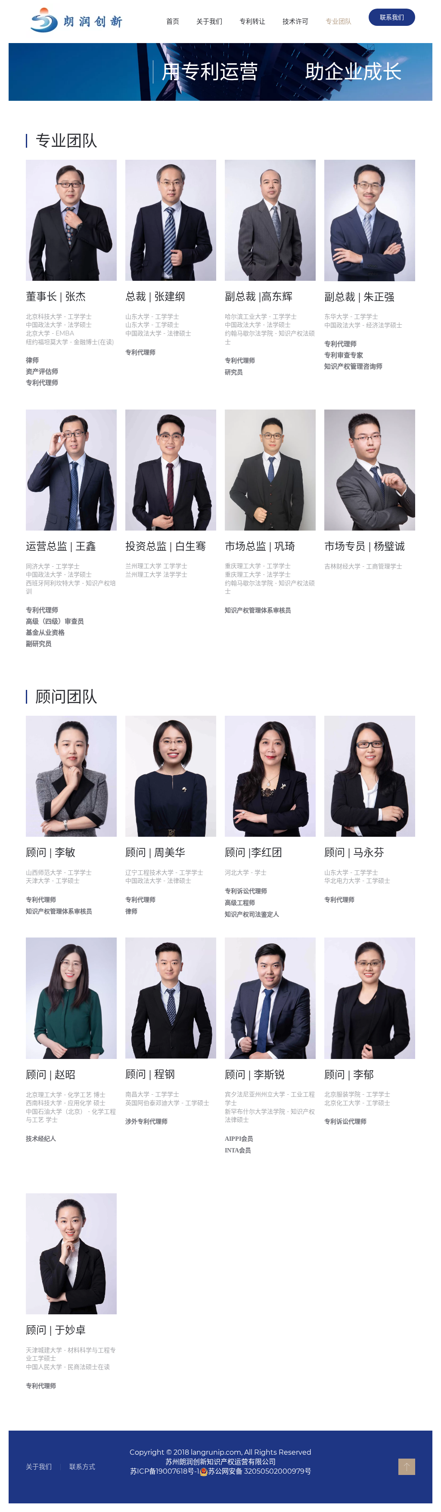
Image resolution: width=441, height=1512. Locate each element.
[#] (406, 1467)
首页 (172, 21)
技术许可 (295, 21)
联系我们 (392, 17)
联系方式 (82, 1466)
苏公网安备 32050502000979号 (259, 1471)
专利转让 (252, 21)
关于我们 (209, 21)
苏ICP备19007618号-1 (164, 1471)
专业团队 (338, 21)
